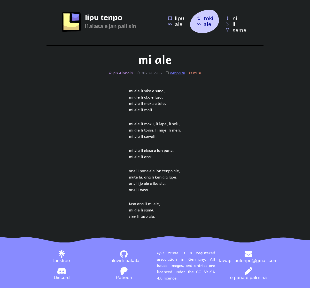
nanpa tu (177, 73)
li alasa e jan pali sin (110, 26)
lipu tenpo (103, 17)
